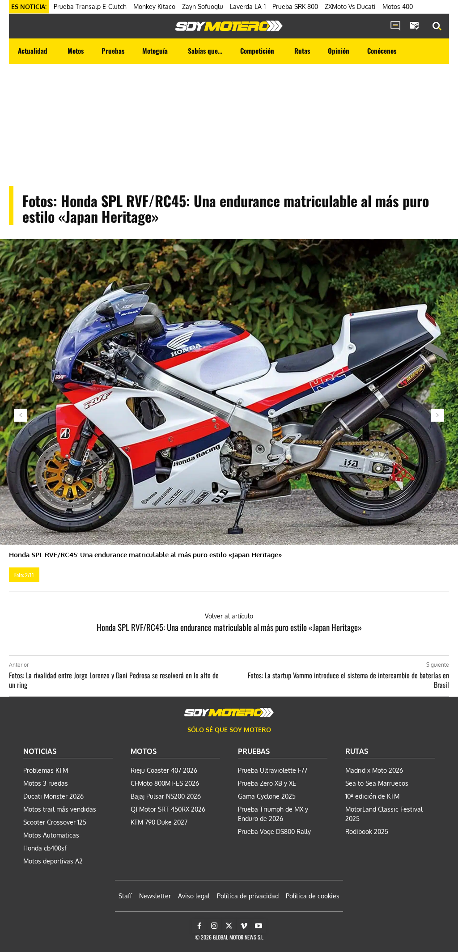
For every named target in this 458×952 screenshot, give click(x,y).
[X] (229, 926)
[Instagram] (214, 926)
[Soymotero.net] (229, 26)
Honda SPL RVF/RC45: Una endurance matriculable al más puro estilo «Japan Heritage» (229, 627)
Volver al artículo (229, 616)
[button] (437, 26)
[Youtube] (258, 926)
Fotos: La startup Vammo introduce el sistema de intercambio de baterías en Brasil (348, 680)
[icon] (395, 26)
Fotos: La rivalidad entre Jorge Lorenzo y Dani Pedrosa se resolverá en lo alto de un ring (114, 680)
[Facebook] (199, 926)
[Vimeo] (244, 926)
